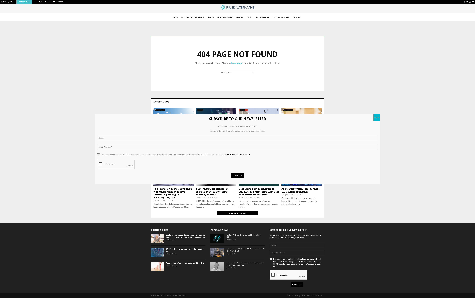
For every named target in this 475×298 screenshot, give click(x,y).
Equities (239, 17)
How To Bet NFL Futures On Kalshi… (52, 2)
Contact (290, 296)
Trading (296, 17)
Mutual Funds (262, 17)
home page (236, 63)
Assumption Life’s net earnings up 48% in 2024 (185, 263)
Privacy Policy (300, 296)
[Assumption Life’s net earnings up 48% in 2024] (157, 266)
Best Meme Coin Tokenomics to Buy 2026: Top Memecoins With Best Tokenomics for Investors (259, 191)
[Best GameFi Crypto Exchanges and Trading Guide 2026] (217, 238)
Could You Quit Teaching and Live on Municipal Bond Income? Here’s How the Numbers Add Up (185, 236)
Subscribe (297, 285)
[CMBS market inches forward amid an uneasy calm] (157, 252)
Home (175, 17)
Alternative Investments (192, 17)
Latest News (161, 101)
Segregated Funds (281, 17)
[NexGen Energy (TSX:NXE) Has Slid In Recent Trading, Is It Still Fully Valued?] (217, 252)
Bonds (211, 17)
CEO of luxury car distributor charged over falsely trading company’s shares (212, 191)
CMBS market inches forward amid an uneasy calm (184, 250)
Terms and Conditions (314, 296)
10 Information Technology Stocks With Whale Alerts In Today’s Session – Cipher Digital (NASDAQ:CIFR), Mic (172, 193)
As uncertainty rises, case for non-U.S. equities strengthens (300, 190)
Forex (249, 17)
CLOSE (376, 117)
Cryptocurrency (224, 17)
